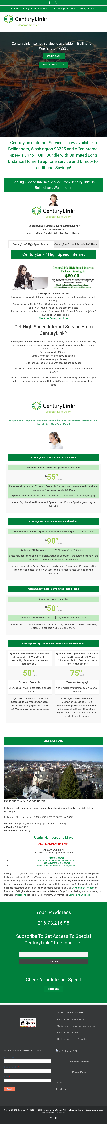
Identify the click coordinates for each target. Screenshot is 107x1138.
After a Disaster (56, 858)
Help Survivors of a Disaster (56, 863)
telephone (21, 895)
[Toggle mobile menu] (101, 16)
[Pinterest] (65, 1089)
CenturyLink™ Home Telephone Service (76, 1026)
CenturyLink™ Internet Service (71, 1019)
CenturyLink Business (79, 895)
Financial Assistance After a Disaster (56, 860)
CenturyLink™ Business (68, 1032)
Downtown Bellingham (83, 887)
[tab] (31, 244)
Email (21, 950)
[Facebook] (57, 1089)
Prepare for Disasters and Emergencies (56, 865)
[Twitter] (61, 1089)
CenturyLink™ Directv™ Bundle (72, 1039)
